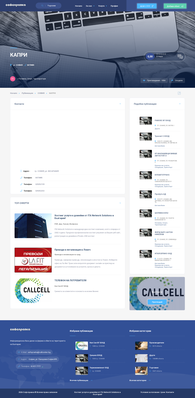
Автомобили (160, 146)
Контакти (170, 392)
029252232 (39, 191)
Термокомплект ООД (99, 368)
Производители (156, 343)
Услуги (101, 6)
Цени (162, 392)
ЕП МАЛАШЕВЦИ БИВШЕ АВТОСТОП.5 (166, 154)
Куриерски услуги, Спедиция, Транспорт (163, 166)
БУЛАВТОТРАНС (162, 175)
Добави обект (173, 6)
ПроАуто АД (160, 194)
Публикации (27, 93)
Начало (78, 6)
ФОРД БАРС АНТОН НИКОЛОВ (164, 233)
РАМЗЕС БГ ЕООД (163, 120)
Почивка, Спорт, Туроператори (161, 224)
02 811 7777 (145, 6)
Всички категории (138, 380)
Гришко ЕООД (96, 355)
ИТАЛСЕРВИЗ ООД (163, 253)
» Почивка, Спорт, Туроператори (31, 79)
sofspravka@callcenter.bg (39, 352)
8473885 (30, 65)
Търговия (153, 368)
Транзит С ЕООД (162, 136)
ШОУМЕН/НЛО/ (161, 213)
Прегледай (157, 302)
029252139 (39, 184)
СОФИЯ (41, 93)
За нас (89, 6)
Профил (114, 6)
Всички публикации (79, 380)
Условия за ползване (150, 392)
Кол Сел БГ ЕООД (97, 343)
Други (157, 129)
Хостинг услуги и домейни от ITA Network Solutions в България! (97, 393)
